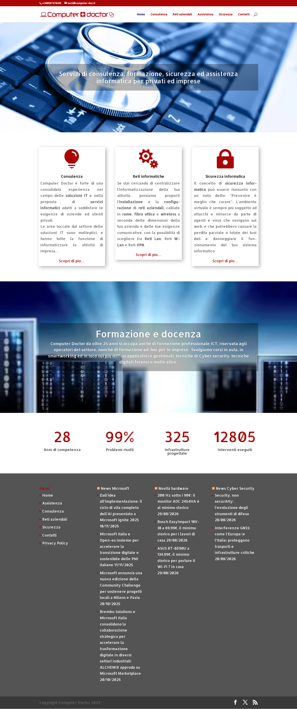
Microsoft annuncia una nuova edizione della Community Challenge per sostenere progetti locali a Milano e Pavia (121, 585)
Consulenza (159, 14)
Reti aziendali (182, 14)
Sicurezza (226, 14)
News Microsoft (115, 488)
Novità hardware (173, 488)
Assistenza (205, 14)
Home (141, 14)
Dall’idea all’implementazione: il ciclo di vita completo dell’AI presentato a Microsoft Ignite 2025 (121, 507)
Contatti (244, 14)
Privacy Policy (55, 543)
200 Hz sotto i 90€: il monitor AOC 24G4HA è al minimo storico (178, 501)
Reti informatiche (148, 176)
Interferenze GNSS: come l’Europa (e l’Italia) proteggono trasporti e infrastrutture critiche (234, 540)
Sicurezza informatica (225, 176)
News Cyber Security (235, 488)
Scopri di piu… (72, 260)
